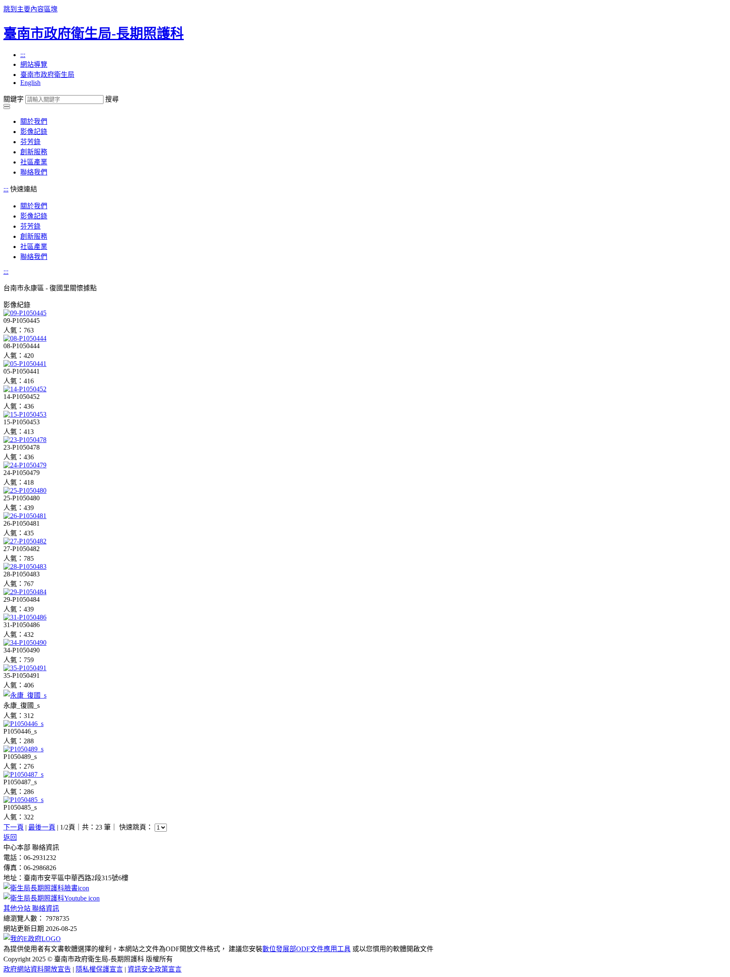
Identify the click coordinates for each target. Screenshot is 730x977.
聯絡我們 (33, 172)
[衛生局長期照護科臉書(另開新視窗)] (46, 888)
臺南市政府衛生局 (47, 74)
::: (22, 54)
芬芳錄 (30, 141)
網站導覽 (33, 64)
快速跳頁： (136, 827)
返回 (10, 837)
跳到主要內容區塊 (30, 9)
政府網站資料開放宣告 (37, 969)
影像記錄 (33, 131)
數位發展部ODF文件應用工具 (306, 948)
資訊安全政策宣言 (155, 969)
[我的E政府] (32, 938)
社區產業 (33, 162)
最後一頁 (41, 827)
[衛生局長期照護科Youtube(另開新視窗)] (51, 898)
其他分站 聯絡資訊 (31, 908)
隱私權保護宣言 (99, 969)
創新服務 (33, 152)
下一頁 (13, 827)
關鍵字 (13, 99)
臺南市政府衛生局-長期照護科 (93, 33)
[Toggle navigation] (6, 105)
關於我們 (33, 121)
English (30, 82)
